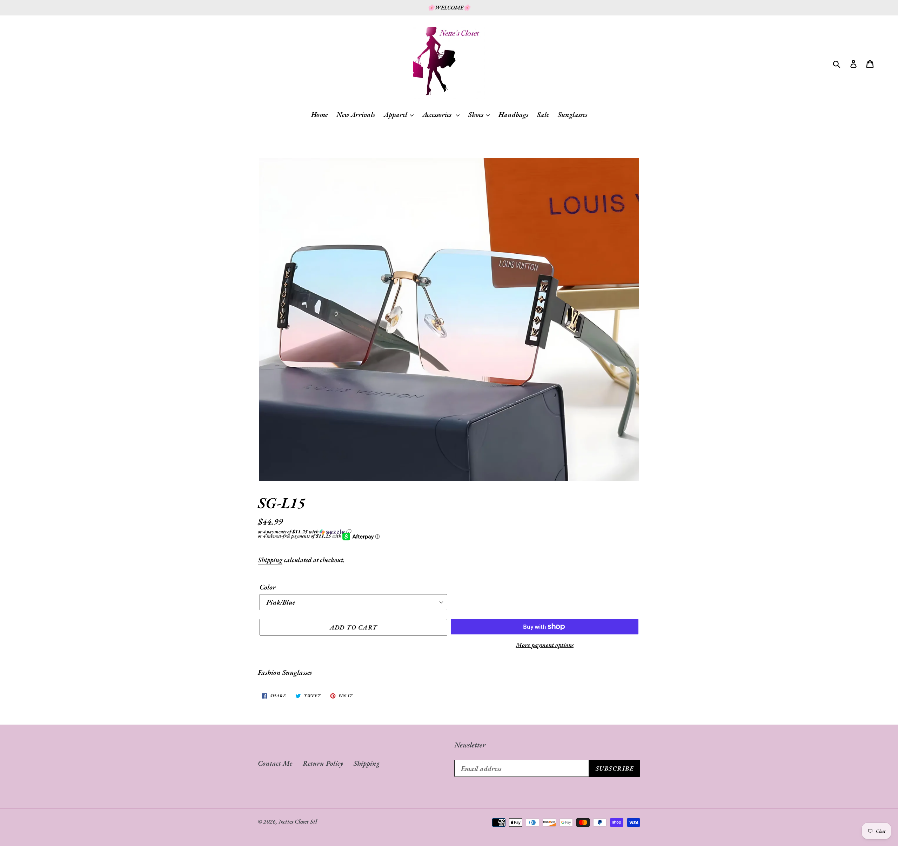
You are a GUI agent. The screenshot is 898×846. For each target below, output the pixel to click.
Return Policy (323, 763)
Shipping (270, 559)
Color (268, 587)
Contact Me (275, 763)
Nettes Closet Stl (298, 821)
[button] (449, 531)
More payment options (545, 645)
